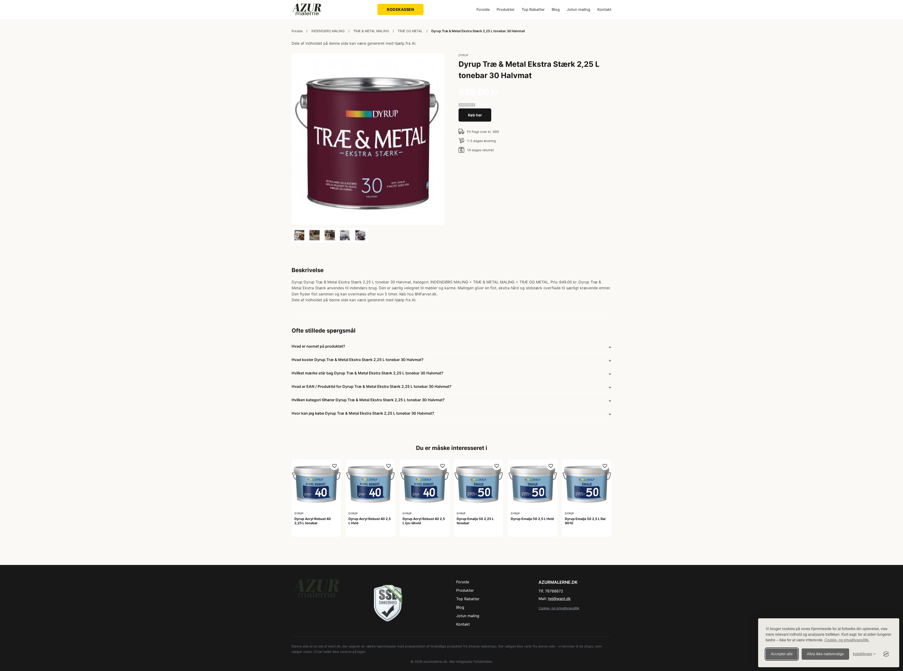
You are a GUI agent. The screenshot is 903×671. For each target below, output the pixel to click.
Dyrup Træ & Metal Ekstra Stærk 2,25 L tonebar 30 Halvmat (478, 31)
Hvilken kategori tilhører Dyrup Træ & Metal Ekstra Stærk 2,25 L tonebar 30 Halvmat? (368, 399)
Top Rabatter (533, 9)
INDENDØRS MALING (328, 31)
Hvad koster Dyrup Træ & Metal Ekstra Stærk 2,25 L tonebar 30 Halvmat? (358, 359)
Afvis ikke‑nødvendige (825, 654)
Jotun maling (578, 9)
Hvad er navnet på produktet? (318, 346)
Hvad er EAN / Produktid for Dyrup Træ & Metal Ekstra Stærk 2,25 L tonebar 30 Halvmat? (372, 386)
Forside (483, 9)
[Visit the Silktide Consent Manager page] (886, 654)
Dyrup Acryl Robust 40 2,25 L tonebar (312, 521)
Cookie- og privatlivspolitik (559, 608)
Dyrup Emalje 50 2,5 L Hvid (532, 519)
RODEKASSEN (400, 9)
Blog (556, 9)
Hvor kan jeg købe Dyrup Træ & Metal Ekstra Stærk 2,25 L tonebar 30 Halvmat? (363, 413)
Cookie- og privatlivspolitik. (846, 640)
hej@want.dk (559, 598)
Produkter (506, 9)
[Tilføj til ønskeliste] (334, 466)
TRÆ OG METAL (410, 31)
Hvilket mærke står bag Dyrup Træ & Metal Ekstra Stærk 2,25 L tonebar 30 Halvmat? (367, 373)
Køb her (475, 115)
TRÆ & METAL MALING (371, 31)
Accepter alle (782, 654)
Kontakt (604, 9)
